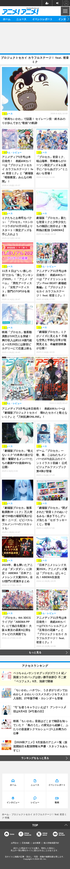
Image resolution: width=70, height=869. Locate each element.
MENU (64, 11)
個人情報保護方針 (51, 843)
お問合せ (15, 843)
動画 (57, 802)
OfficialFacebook (27, 834)
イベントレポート (42, 19)
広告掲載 (26, 843)
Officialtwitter (44, 834)
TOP (35, 825)
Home (12, 834)
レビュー (35, 802)
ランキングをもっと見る (35, 758)
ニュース (21, 19)
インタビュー (13, 802)
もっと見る (35, 652)
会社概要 (36, 843)
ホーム (6, 19)
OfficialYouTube (62, 834)
